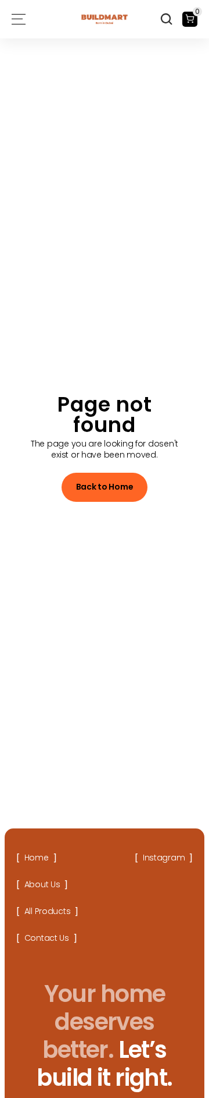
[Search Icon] (167, 19)
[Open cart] (189, 19)
